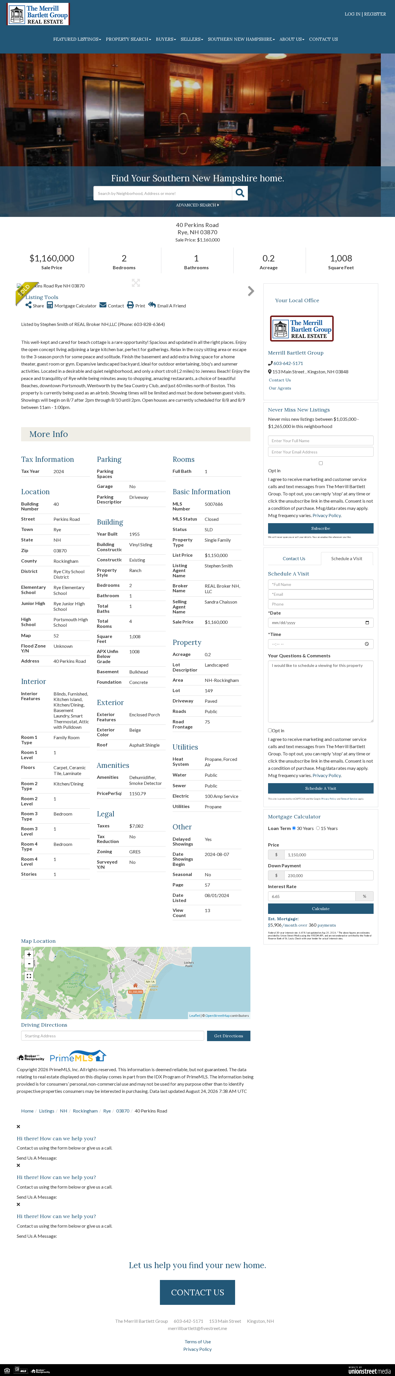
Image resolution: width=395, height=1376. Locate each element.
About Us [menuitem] (291, 39)
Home (27, 1110)
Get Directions (228, 1036)
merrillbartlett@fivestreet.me (197, 1328)
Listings (46, 1110)
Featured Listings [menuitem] (75, 39)
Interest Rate (282, 886)
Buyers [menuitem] (164, 39)
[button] (240, 193)
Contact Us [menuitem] (323, 39)
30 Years (305, 828)
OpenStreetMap (217, 1015)
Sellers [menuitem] (190, 39)
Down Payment (284, 865)
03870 (122, 1110)
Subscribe (320, 528)
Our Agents (280, 388)
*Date (274, 612)
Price (273, 844)
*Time (274, 634)
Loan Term (279, 828)
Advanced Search (196, 205)
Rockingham (85, 1110)
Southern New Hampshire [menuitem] (240, 39)
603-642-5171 (288, 363)
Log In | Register (365, 14)
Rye (107, 1110)
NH (63, 1110)
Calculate (321, 908)
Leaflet (194, 1015)
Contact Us (280, 380)
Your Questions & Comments (299, 655)
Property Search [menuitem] (127, 39)
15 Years (329, 828)
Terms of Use (197, 1341)
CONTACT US (197, 1292)
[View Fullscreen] (29, 976)
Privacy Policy (327, 515)
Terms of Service (349, 798)
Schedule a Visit (346, 558)
